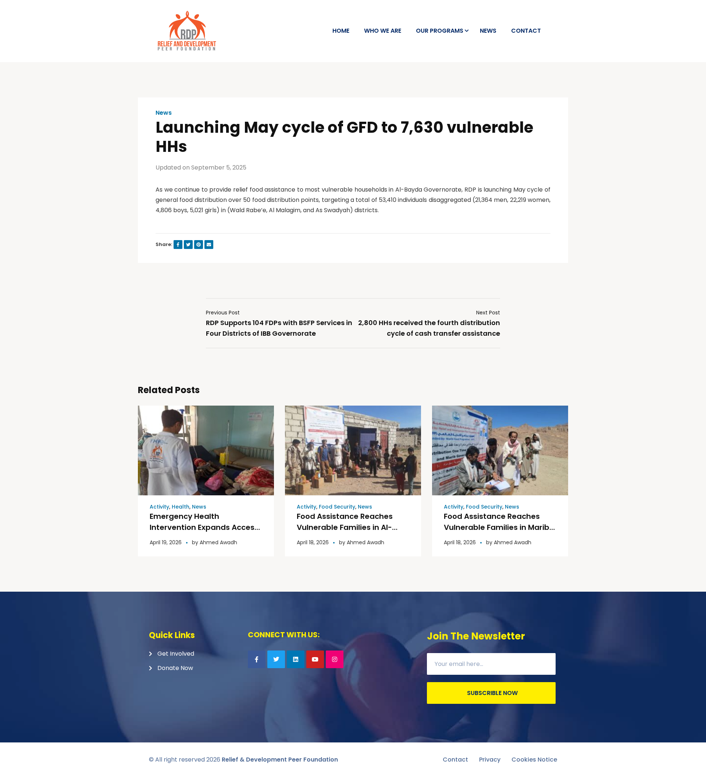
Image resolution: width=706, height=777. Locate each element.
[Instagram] (334, 659)
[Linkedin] (295, 659)
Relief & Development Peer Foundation (280, 759)
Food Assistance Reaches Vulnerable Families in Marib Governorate (496, 527)
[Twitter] (276, 659)
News (164, 113)
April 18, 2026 (313, 542)
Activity (159, 506)
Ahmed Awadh (218, 542)
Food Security (337, 506)
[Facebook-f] (256, 659)
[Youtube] (315, 659)
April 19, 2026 (166, 542)
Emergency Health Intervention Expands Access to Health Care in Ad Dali (204, 527)
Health (180, 506)
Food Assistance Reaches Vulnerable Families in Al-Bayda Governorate (345, 527)
